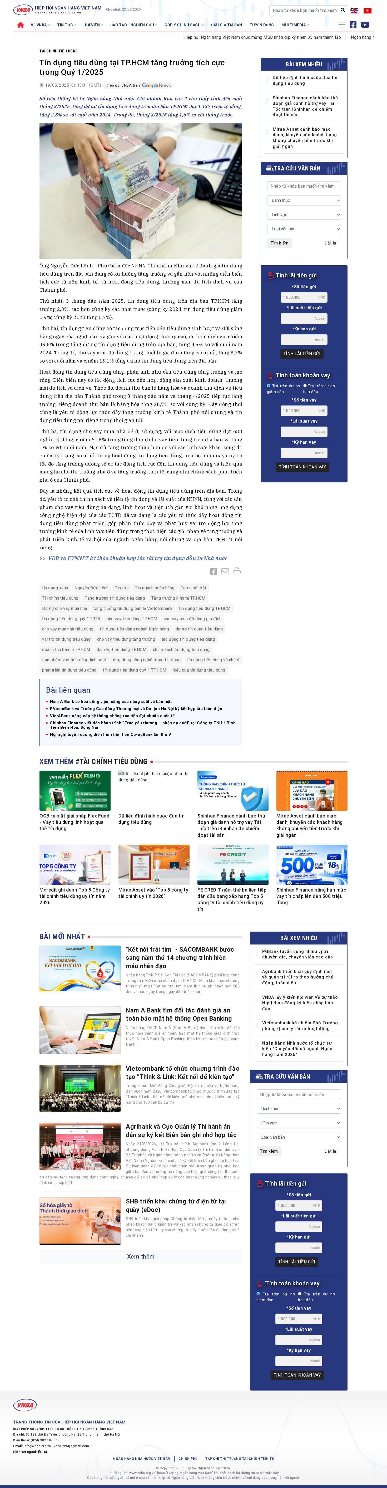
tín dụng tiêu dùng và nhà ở (213, 659)
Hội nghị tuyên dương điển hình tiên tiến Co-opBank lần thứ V (110, 734)
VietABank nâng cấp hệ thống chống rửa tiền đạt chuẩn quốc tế (112, 716)
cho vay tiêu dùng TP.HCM (132, 618)
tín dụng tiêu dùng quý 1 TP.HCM (134, 670)
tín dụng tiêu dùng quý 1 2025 (71, 618)
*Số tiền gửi (304, 286)
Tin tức (122, 587)
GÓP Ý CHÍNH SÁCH (183, 25)
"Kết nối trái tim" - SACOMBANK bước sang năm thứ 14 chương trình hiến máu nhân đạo (180, 958)
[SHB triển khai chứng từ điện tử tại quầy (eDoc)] (80, 1221)
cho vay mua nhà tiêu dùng (67, 629)
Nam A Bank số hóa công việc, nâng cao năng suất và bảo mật (111, 701)
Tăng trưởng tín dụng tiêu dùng (115, 598)
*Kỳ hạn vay (304, 442)
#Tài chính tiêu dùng (112, 761)
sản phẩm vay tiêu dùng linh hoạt (74, 659)
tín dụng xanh (55, 587)
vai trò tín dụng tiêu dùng (66, 639)
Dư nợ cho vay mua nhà (64, 608)
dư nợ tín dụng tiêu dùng (199, 629)
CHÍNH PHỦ (188, 1459)
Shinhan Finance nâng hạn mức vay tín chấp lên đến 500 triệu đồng (311, 896)
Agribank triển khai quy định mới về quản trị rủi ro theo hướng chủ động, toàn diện (298, 977)
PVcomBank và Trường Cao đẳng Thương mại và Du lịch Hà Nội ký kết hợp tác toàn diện (136, 709)
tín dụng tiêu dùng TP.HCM (205, 608)
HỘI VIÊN (92, 25)
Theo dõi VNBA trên (123, 85)
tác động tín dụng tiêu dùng (188, 639)
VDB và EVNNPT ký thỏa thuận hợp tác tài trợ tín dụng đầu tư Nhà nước (137, 558)
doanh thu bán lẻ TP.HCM (66, 649)
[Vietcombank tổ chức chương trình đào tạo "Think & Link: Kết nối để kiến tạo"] (80, 1088)
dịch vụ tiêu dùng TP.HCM (121, 649)
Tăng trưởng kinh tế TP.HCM (178, 598)
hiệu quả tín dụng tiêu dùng (199, 670)
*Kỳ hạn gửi (304, 328)
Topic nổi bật (193, 587)
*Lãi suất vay (304, 421)
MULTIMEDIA (294, 25)
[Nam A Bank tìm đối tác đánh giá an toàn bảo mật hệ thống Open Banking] (80, 1030)
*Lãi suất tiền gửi (304, 307)
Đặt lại (331, 243)
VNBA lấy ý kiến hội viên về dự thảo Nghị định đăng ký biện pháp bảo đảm (300, 1003)
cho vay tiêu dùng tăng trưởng (126, 639)
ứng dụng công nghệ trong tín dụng (147, 659)
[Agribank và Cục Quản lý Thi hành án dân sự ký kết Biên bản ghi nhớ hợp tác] (80, 1146)
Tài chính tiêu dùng (58, 51)
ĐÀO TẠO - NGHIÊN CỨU (132, 25)
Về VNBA (39, 25)
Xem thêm (141, 1256)
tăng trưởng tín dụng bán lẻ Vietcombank (133, 608)
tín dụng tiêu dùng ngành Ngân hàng (134, 629)
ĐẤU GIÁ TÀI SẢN (226, 25)
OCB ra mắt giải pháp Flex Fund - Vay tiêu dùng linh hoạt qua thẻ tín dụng (74, 822)
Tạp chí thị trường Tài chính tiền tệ (239, 1459)
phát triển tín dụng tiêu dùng (69, 670)
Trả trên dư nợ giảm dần (283, 389)
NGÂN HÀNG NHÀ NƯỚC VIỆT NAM (142, 1459)
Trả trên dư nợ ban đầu (319, 389)
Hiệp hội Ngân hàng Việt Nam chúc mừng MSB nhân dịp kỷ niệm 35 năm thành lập (235, 37)
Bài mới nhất (62, 936)
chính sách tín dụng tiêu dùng (181, 649)
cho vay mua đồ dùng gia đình (193, 618)
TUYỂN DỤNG (262, 25)
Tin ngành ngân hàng (155, 587)
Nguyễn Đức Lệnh (92, 587)
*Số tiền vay (304, 400)
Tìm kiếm (279, 243)
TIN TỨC (65, 25)
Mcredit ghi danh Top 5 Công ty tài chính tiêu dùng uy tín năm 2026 (74, 896)
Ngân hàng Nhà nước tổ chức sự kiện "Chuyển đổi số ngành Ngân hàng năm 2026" (297, 1049)
